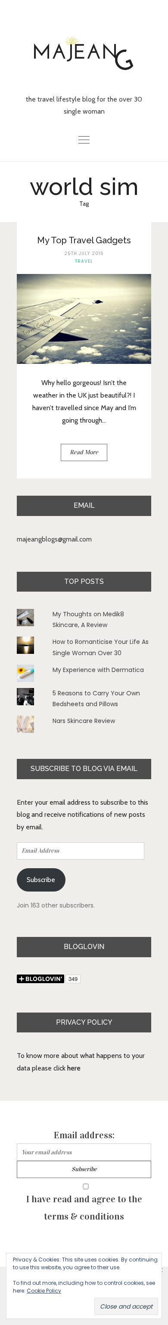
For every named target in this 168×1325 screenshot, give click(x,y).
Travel (84, 261)
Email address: (84, 1135)
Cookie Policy (44, 1290)
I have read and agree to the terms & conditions (84, 1207)
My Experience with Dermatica (98, 670)
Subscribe (41, 880)
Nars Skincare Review (84, 721)
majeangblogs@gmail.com (54, 539)
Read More (84, 452)
